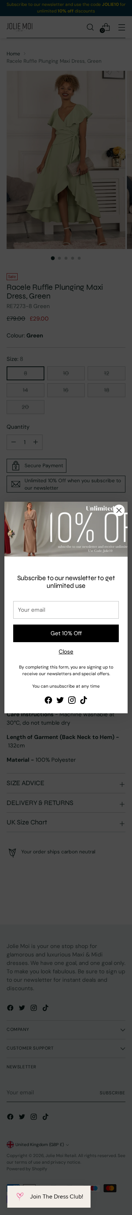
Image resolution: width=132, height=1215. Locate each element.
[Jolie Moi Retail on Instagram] (71, 701)
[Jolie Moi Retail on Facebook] (48, 701)
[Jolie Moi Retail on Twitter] (60, 701)
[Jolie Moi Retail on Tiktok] (83, 701)
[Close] (119, 510)
